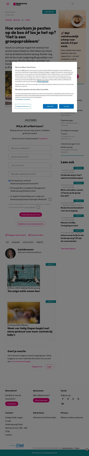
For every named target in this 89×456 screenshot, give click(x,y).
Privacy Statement (43, 81)
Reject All (50, 106)
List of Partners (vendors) (22, 99)
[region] (44, 87)
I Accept (66, 106)
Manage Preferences (23, 106)
